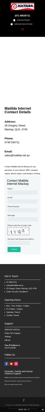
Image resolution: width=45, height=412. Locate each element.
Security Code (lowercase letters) (21, 239)
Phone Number (13, 206)
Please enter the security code (19, 225)
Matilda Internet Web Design (27, 405)
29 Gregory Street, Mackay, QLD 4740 (21, 288)
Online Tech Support (12, 333)
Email (10, 198)
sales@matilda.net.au (14, 285)
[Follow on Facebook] (6, 364)
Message (11, 215)
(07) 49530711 (22, 15)
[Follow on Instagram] (16, 364)
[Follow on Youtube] (11, 364)
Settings (8, 336)
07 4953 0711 (11, 282)
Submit (14, 249)
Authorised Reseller (23, 20)
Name (10, 189)
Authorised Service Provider (23, 24)
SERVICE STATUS (12, 330)
